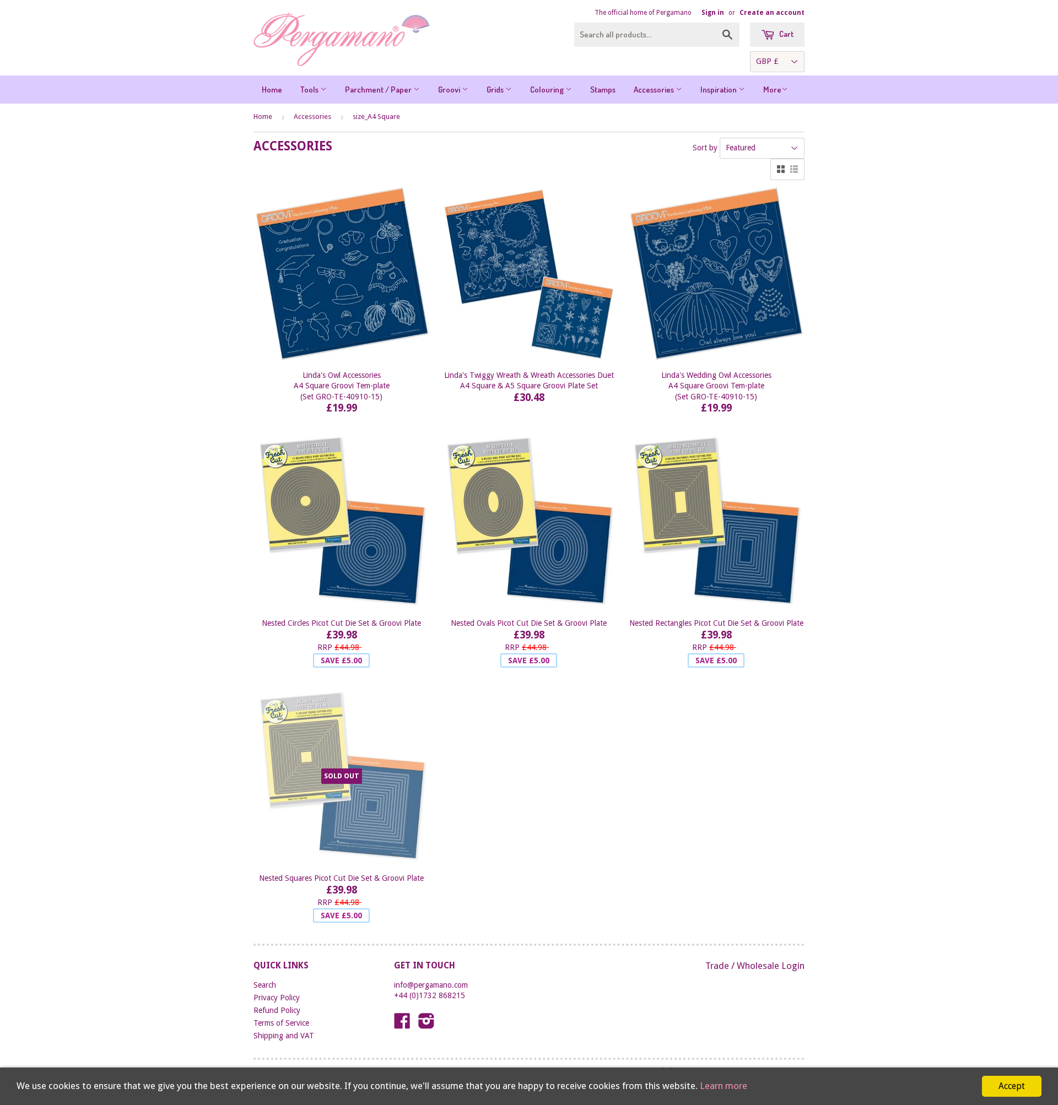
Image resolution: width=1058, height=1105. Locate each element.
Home (272, 89)
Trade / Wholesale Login (755, 965)
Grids (496, 89)
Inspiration (719, 89)
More (772, 89)
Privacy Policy (276, 997)
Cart (786, 34)
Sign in (712, 13)
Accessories (655, 89)
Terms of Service (281, 1023)
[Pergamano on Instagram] (426, 1024)
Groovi (450, 89)
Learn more (723, 1085)
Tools (310, 89)
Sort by (705, 147)
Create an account (772, 13)
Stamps (603, 89)
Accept (1011, 1086)
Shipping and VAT (283, 1035)
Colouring (547, 89)
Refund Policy (276, 1010)
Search (264, 985)
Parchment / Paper (379, 89)
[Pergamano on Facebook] (402, 1024)
